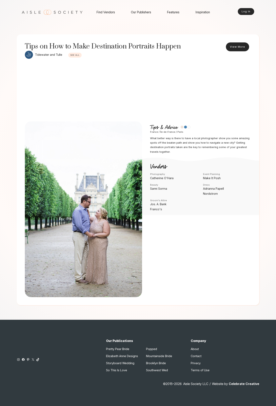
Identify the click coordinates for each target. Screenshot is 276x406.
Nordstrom (210, 193)
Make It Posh (212, 178)
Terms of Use (200, 370)
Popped (151, 349)
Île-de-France (167, 131)
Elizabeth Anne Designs (122, 356)
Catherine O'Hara (162, 178)
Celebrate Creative (244, 384)
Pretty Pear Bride (117, 349)
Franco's (156, 209)
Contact (196, 356)
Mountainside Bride (159, 356)
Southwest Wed (157, 370)
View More (237, 46)
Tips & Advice (163, 127)
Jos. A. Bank (158, 204)
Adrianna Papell (213, 188)
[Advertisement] (138, 91)
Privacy (196, 363)
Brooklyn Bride (156, 363)
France (154, 131)
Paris (180, 131)
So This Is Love (116, 370)
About (195, 349)
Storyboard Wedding (120, 363)
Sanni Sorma (158, 188)
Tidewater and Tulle (48, 54)
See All (75, 55)
